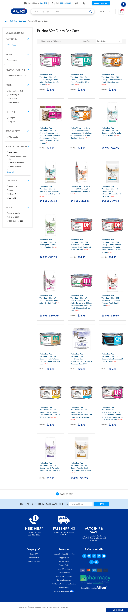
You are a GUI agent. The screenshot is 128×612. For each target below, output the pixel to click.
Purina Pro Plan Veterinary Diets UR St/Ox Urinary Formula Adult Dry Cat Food (50, 299)
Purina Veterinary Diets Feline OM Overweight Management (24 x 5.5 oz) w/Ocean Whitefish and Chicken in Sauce (81, 133)
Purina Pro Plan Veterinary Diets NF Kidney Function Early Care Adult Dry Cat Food (80, 468)
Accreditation (34, 558)
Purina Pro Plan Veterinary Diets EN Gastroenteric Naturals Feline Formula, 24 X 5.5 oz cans (50, 359)
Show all (10, 172)
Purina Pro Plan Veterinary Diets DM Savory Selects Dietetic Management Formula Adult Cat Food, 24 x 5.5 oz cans (111, 246)
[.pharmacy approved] (96, 579)
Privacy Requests (64, 580)
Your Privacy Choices (64, 576)
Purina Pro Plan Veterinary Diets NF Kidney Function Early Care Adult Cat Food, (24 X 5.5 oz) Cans (50, 412)
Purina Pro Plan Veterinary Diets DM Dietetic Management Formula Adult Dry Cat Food (111, 300)
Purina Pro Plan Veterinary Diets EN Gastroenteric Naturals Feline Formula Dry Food (50, 191)
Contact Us (34, 554)
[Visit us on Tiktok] (91, 562)
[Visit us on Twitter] (89, 556)
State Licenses (34, 561)
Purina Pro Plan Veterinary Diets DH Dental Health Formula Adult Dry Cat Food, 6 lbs (50, 467)
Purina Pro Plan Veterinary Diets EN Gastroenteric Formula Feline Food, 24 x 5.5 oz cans (80, 80)
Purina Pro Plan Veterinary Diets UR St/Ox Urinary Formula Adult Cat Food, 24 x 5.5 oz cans (49, 80)
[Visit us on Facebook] (84, 556)
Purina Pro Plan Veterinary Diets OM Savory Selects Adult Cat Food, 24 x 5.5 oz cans (112, 79)
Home (6, 21)
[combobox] (62, 11)
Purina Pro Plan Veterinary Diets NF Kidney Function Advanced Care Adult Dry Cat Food (112, 191)
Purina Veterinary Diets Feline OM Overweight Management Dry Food (80, 189)
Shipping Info (64, 558)
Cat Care (14, 21)
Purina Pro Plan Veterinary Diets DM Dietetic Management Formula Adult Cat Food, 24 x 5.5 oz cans (80, 245)
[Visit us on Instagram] (94, 556)
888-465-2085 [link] (65, 3)
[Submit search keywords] (90, 11)
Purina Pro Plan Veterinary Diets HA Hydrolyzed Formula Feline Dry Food (48, 243)
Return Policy (64, 561)
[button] (105, 11)
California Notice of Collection (64, 584)
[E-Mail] (96, 562)
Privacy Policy (64, 565)
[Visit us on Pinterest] (99, 556)
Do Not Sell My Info (61, 591)
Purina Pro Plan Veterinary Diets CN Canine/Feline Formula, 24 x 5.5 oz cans (112, 357)
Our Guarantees (64, 572)
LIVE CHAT (116, 609)
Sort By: (86, 41)
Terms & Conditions (64, 569)
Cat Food (22, 21)
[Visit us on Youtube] (104, 556)
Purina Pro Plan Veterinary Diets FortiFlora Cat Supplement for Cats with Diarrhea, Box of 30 (81, 359)
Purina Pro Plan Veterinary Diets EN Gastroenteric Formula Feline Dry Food (111, 131)
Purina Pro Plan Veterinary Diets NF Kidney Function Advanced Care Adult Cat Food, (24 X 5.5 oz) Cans (81, 413)
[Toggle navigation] (4, 11)
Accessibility (64, 587)
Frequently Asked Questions (64, 554)
